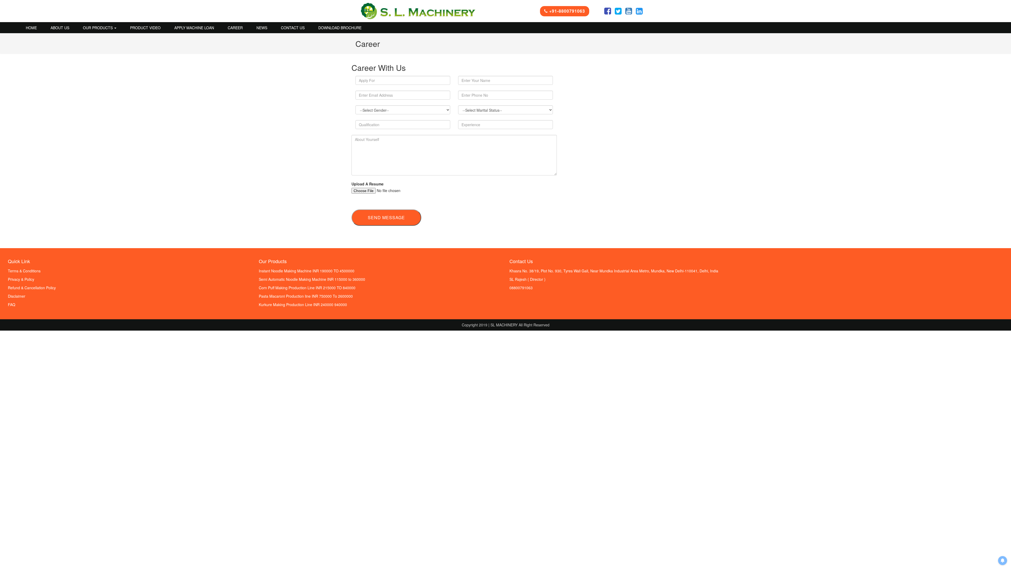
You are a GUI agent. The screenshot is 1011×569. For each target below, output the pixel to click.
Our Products (98, 27)
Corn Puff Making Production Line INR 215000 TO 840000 (307, 287)
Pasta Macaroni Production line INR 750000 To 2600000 (306, 296)
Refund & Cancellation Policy (32, 287)
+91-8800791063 (566, 11)
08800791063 (521, 287)
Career (235, 27)
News (261, 27)
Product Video (145, 27)
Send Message (386, 217)
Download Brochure (339, 27)
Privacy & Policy (21, 279)
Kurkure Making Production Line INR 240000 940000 (303, 304)
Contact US (293, 27)
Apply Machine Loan (194, 27)
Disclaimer (16, 296)
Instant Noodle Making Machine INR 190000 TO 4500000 (306, 270)
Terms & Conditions (24, 270)
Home (31, 27)
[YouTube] (628, 12)
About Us (60, 27)
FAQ (11, 304)
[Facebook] (607, 12)
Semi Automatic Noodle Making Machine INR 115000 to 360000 (312, 279)
